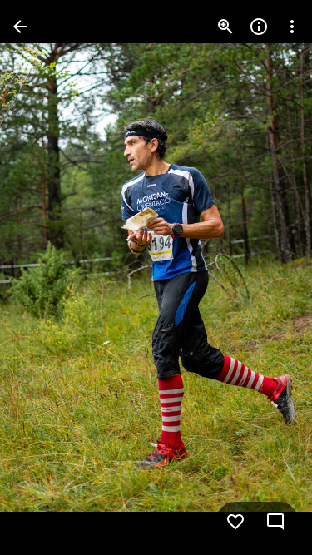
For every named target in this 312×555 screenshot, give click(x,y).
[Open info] (258, 26)
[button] (46, 278)
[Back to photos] (20, 27)
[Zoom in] (225, 26)
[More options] (292, 26)
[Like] (235, 522)
